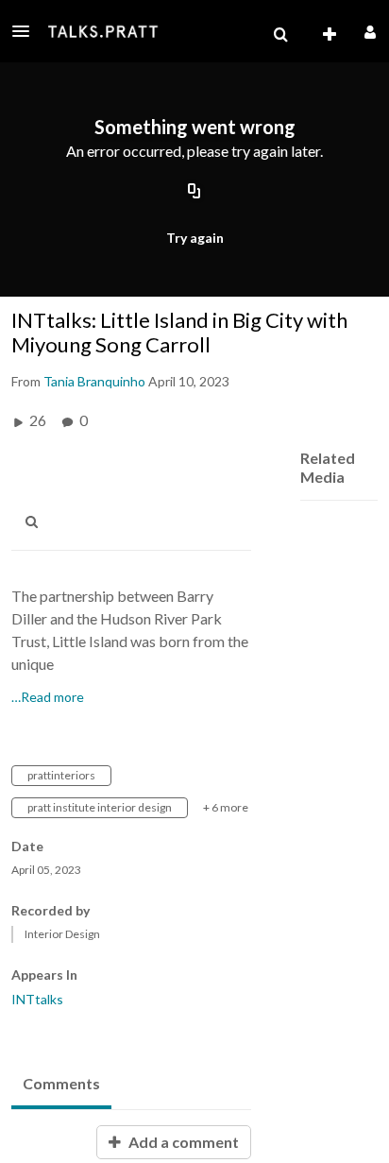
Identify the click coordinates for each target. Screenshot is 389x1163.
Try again (195, 238)
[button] (26, 31)
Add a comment (182, 1142)
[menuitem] (280, 35)
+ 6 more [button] (225, 807)
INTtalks (37, 999)
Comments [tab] (61, 1083)
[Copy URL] (194, 192)
